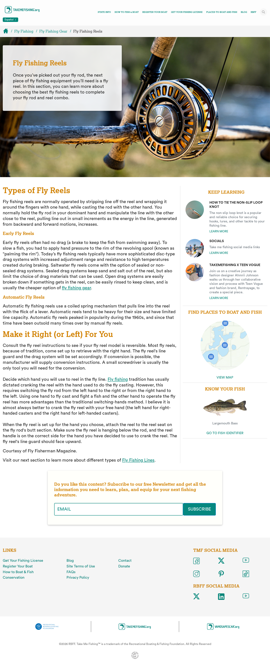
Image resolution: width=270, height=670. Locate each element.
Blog (244, 12)
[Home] (7, 31)
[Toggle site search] (263, 12)
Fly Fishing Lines (138, 460)
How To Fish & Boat (127, 12)
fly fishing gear (76, 288)
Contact (125, 560)
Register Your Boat (154, 12)
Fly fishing (118, 379)
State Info (104, 12)
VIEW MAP (225, 377)
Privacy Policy (77, 577)
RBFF (253, 12)
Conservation (13, 577)
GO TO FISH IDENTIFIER (224, 433)
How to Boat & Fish (18, 572)
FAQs (70, 572)
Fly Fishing (23, 31)
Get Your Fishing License (187, 12)
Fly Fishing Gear (53, 31)
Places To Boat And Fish (221, 12)
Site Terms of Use (80, 566)
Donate (124, 566)
